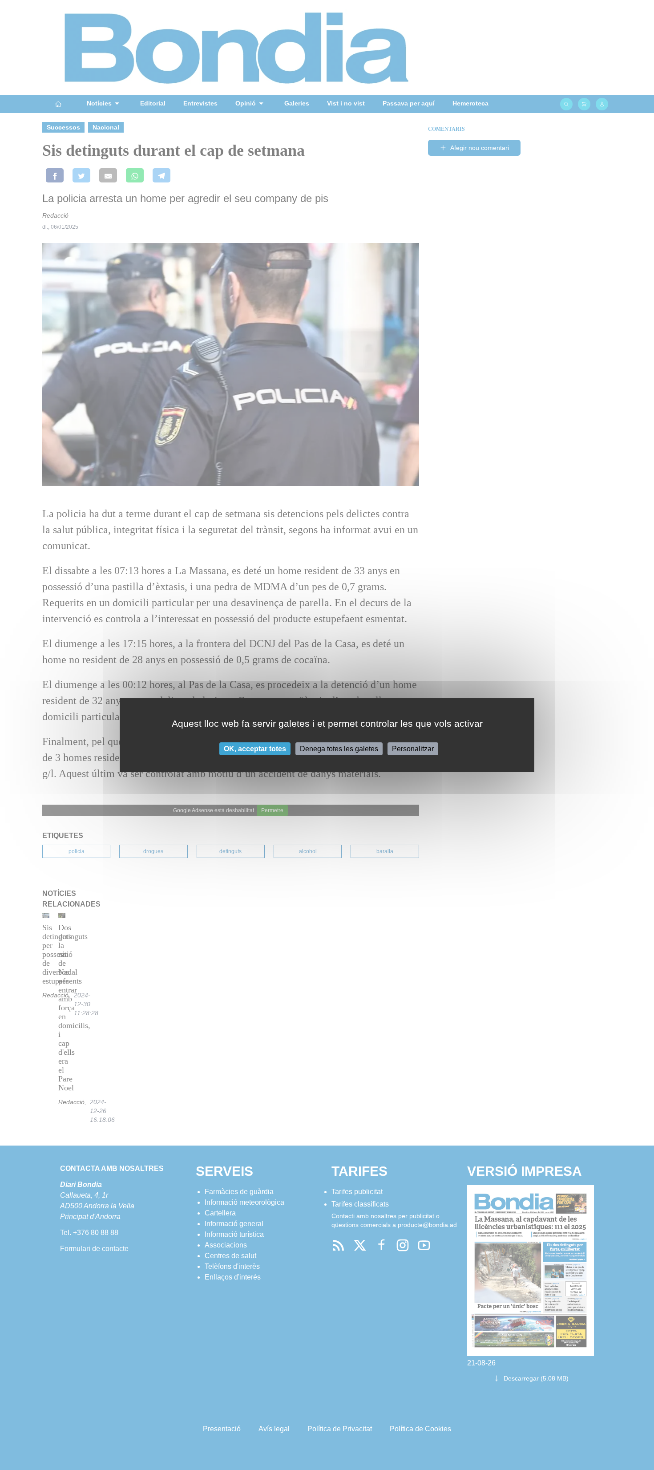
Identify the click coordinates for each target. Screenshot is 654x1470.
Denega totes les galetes (339, 748)
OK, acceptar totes (255, 748)
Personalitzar (413, 748)
